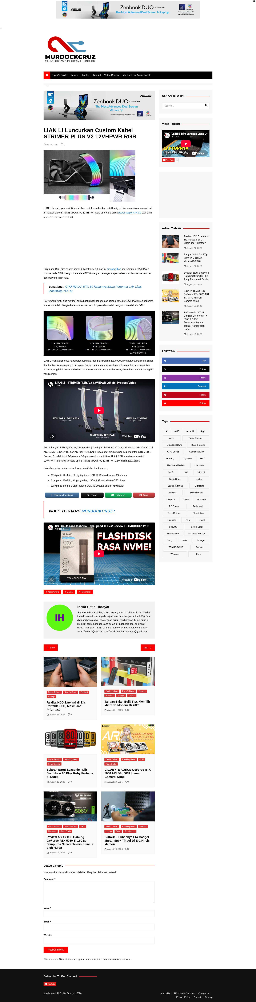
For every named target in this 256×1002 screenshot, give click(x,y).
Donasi (197, 997)
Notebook (170, 499)
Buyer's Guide (70, 692)
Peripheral (86, 592)
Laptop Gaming (175, 486)
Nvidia (186, 499)
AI (166, 431)
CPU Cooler (173, 451)
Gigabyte (187, 458)
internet (201, 472)
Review (75, 75)
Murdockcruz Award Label (136, 75)
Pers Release (174, 513)
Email (47, 921)
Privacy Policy (183, 997)
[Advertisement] (99, 243)
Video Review (111, 75)
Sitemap (208, 997)
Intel (186, 472)
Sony (169, 540)
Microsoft (199, 486)
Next (146, 647)
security (173, 526)
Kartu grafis (53, 592)
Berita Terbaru (54, 692)
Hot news (199, 465)
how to (170, 472)
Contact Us (203, 993)
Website (48, 935)
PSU (187, 520)
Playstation (198, 513)
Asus (171, 438)
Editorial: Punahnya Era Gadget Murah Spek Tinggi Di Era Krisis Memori (127, 840)
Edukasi (84, 692)
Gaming (170, 458)
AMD (176, 431)
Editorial (142, 826)
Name (47, 908)
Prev (52, 647)
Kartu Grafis (111, 764)
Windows (175, 554)
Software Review (196, 533)
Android (190, 431)
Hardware (52, 831)
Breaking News (70, 759)
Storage (51, 696)
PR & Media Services (184, 993)
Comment (49, 879)
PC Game (174, 506)
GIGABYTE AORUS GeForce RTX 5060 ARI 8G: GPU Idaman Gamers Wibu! (127, 773)
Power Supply (54, 764)
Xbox (198, 554)
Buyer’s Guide (59, 75)
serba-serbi (197, 526)
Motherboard (196, 492)
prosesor (171, 520)
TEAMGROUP (176, 547)
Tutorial (97, 75)
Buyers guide (198, 445)
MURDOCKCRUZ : (98, 511)
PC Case (201, 499)
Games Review (196, 451)
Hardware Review (176, 465)
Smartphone (130, 831)
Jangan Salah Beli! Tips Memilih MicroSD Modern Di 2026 (196, 257)
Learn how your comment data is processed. (108, 959)
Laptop (85, 75)
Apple (203, 431)
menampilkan (114, 269)
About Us (165, 993)
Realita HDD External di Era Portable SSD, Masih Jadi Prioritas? (66, 706)
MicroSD (109, 696)
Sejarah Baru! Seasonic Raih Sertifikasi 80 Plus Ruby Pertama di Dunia (70, 773)
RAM (118, 831)
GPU (141, 759)
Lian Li (70, 592)
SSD (184, 540)
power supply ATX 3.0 (129, 212)
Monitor (172, 492)
